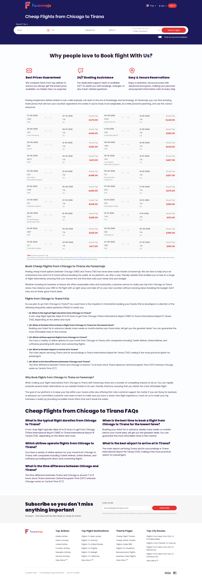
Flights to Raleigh (89, 552)
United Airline (62, 544)
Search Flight (174, 30)
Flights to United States (92, 544)
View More (61, 560)
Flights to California (90, 556)
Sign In (172, 5)
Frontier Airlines (63, 548)
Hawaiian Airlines (63, 552)
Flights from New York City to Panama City (160, 555)
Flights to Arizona (89, 540)
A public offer (31, 573)
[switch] (160, 37)
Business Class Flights (126, 556)
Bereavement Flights (125, 552)
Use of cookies (73, 573)
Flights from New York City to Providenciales (160, 537)
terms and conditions (80, 259)
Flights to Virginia (89, 548)
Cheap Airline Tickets (126, 540)
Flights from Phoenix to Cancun (161, 543)
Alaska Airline (62, 536)
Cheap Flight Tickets (125, 536)
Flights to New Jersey (91, 536)
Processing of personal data (52, 573)
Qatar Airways (62, 540)
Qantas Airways (63, 556)
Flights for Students (125, 548)
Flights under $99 (124, 544)
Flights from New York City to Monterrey (160, 548)
